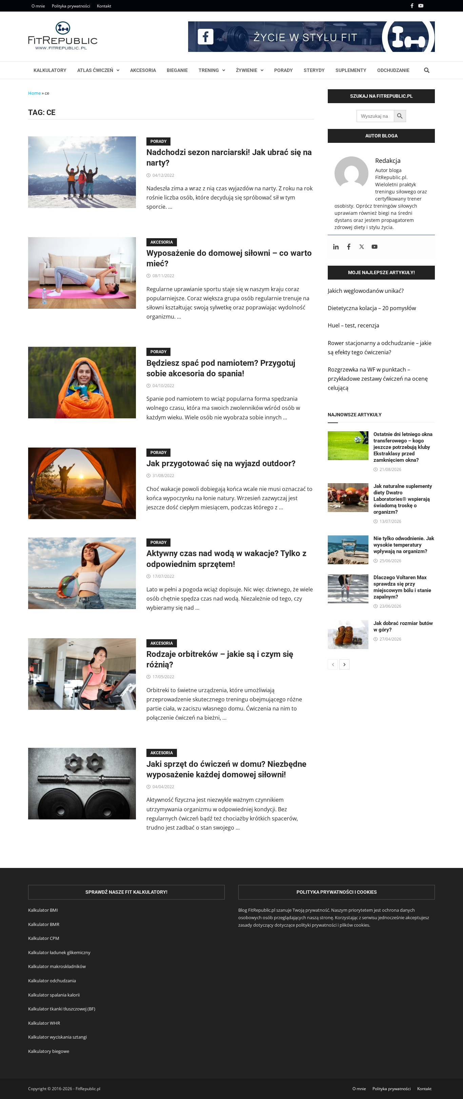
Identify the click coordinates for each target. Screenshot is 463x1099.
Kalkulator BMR (43, 924)
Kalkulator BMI (43, 910)
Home (34, 93)
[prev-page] (333, 664)
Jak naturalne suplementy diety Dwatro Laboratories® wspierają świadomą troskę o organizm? (403, 499)
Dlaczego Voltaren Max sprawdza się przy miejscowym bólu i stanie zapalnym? (402, 587)
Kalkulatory (50, 70)
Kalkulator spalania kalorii (54, 995)
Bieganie (177, 70)
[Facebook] (413, 5)
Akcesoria (143, 70)
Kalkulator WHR (44, 1023)
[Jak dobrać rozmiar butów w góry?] (348, 624)
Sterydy (314, 70)
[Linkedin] (336, 247)
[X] (431, 5)
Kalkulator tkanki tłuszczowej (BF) (61, 1009)
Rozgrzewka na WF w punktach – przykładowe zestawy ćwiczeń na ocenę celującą (378, 379)
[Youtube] (422, 5)
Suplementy (351, 70)
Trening (209, 70)
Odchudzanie (393, 70)
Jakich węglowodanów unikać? (366, 291)
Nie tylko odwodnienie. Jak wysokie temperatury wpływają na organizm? (404, 544)
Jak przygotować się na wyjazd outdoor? (221, 463)
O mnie (38, 6)
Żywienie (246, 70)
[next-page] (344, 664)
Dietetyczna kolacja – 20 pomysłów (372, 308)
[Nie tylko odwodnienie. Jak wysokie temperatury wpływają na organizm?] (348, 540)
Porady (283, 70)
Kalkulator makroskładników (57, 966)
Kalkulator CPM (43, 938)
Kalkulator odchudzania (52, 981)
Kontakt (104, 6)
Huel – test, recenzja (353, 325)
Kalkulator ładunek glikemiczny (59, 952)
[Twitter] (361, 247)
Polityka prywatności (71, 6)
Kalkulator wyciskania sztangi (57, 1037)
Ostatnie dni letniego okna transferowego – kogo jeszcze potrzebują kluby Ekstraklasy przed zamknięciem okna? (403, 447)
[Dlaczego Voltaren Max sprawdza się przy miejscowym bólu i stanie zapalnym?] (348, 579)
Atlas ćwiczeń (95, 70)
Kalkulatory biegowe (48, 1051)
